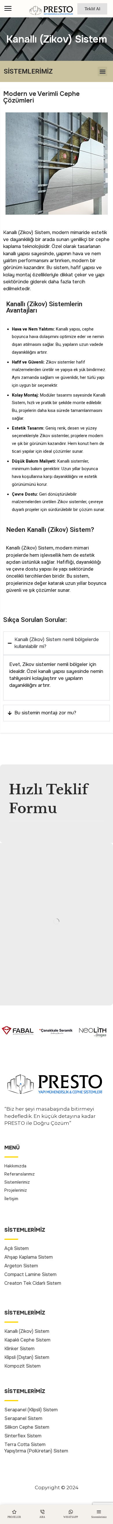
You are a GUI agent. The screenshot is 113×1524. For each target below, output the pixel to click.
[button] (8, 8)
